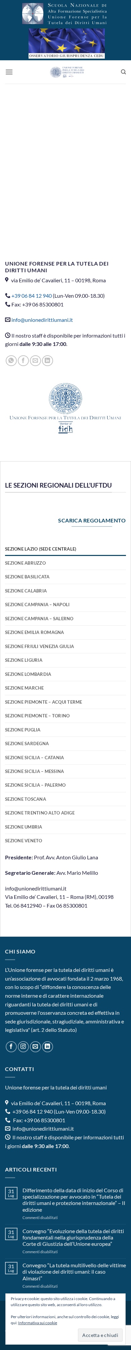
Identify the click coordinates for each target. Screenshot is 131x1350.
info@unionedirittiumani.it (42, 319)
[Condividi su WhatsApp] (11, 360)
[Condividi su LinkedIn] (47, 360)
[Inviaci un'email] (35, 1046)
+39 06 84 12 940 (31, 295)
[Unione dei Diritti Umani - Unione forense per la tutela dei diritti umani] (67, 72)
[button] (9, 72)
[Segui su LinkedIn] (47, 1046)
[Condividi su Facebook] (23, 360)
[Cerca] (123, 72)
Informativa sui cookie (37, 1322)
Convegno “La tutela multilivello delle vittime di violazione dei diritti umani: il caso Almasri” (74, 1271)
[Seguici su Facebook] (11, 1046)
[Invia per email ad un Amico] (35, 360)
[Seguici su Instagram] (23, 1046)
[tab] (65, 549)
